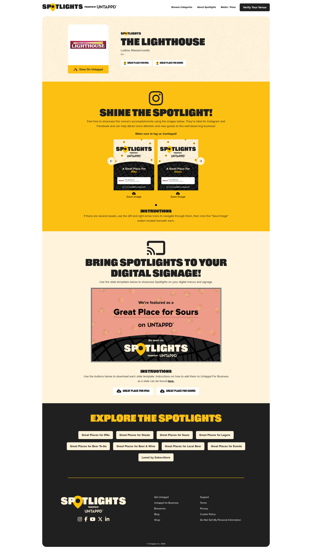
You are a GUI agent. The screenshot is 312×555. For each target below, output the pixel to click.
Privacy (204, 508)
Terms (203, 503)
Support (204, 497)
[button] (182, 7)
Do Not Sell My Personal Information (220, 520)
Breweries (160, 508)
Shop (157, 520)
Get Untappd (161, 497)
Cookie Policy (208, 514)
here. (171, 381)
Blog (156, 514)
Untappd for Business (166, 503)
